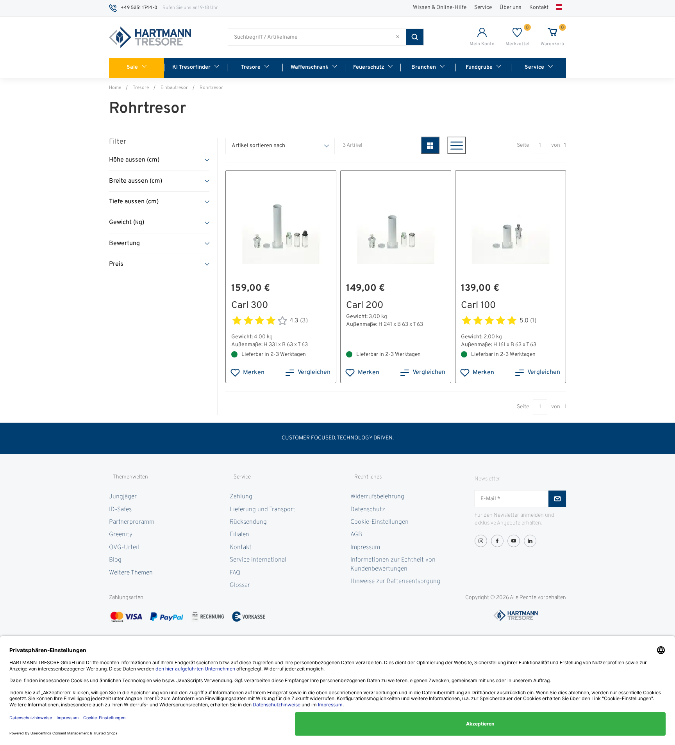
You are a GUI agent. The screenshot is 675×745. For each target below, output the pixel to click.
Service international (258, 560)
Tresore (251, 67)
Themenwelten (130, 477)
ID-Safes (120, 510)
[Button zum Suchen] (414, 37)
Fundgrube (479, 67)
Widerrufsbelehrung (377, 497)
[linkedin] (530, 541)
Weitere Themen (131, 573)
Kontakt (538, 7)
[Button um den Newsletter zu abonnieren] (557, 499)
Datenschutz (367, 510)
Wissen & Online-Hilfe (439, 7)
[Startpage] (150, 37)
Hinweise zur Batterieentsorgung (395, 581)
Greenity (120, 535)
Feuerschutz (368, 67)
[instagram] (481, 541)
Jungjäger (123, 497)
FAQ (235, 573)
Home (115, 88)
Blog (115, 560)
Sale (132, 67)
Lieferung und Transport (262, 510)
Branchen (423, 67)
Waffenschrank (310, 67)
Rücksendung (248, 522)
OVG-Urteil (124, 547)
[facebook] (497, 541)
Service (483, 7)
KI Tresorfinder (191, 67)
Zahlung (241, 497)
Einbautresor (174, 88)
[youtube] (513, 541)
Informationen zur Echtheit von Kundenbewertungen (393, 564)
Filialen (239, 535)
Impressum (365, 547)
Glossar (240, 585)
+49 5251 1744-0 (139, 8)
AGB (356, 535)
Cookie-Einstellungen (379, 522)
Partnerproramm (131, 522)
